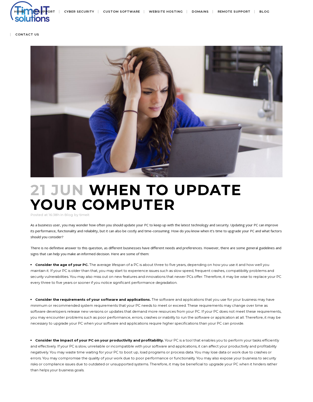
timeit (84, 215)
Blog (68, 215)
